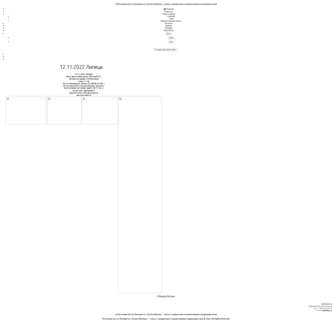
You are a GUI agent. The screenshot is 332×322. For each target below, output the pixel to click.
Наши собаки (168, 14)
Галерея (168, 28)
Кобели (171, 16)
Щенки (168, 25)
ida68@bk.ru (327, 310)
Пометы (169, 23)
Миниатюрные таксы (171, 21)
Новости (168, 11)
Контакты (169, 30)
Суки (171, 18)
